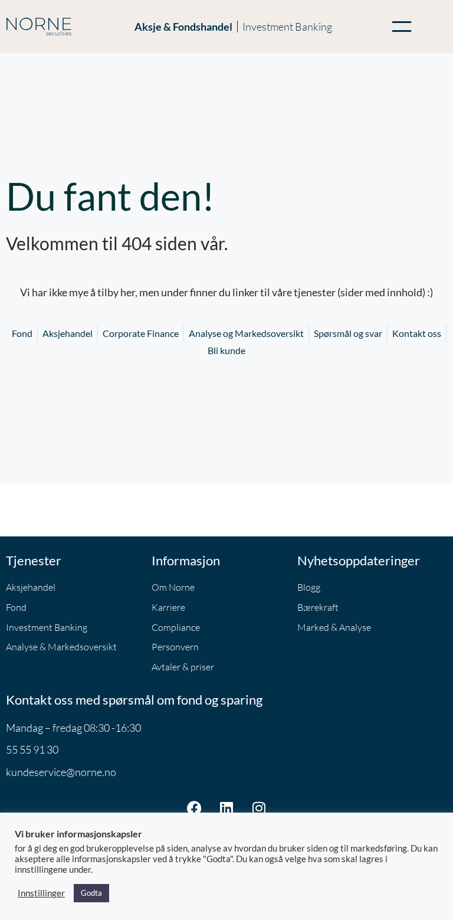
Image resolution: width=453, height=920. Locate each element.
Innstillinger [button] (41, 893)
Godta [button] (91, 893)
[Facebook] (194, 808)
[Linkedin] (226, 808)
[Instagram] (259, 808)
